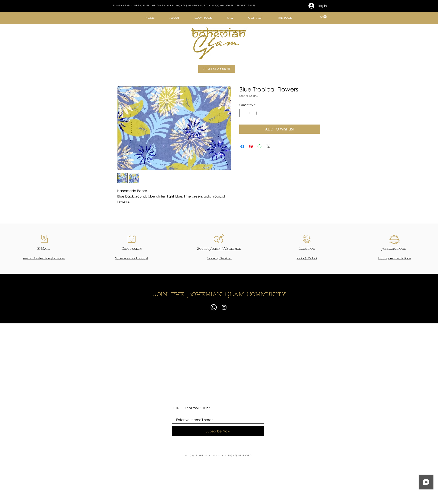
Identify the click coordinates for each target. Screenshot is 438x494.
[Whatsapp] (214, 307)
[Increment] (257, 113)
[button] (174, 17)
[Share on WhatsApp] (259, 146)
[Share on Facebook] (242, 146)
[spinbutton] (250, 113)
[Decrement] (243, 113)
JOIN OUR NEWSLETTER (190, 408)
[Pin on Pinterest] (251, 146)
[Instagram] (224, 307)
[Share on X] (268, 146)
